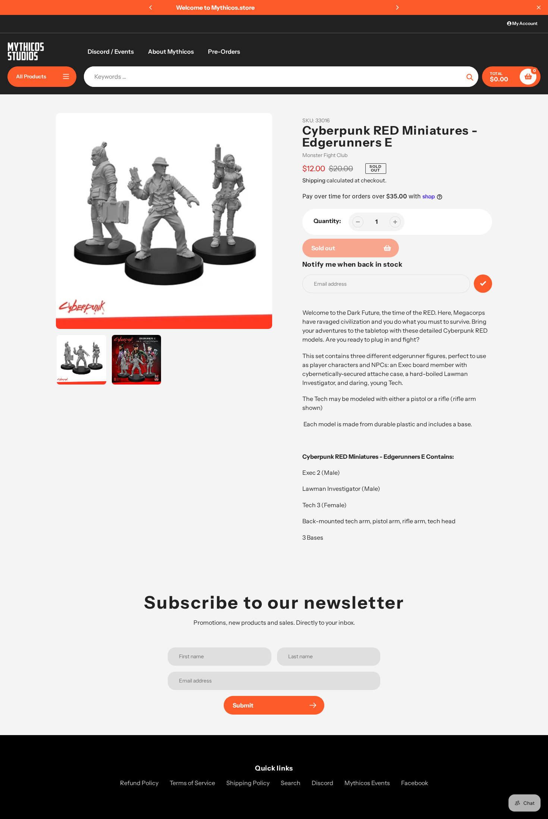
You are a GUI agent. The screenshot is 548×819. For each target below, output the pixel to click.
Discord (322, 783)
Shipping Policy (248, 783)
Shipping (313, 180)
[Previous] (151, 7)
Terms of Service (192, 783)
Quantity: (327, 221)
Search (290, 783)
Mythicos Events (367, 783)
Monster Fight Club (324, 155)
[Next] (397, 7)
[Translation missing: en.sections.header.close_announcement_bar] (538, 7)
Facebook (414, 783)
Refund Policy (139, 783)
